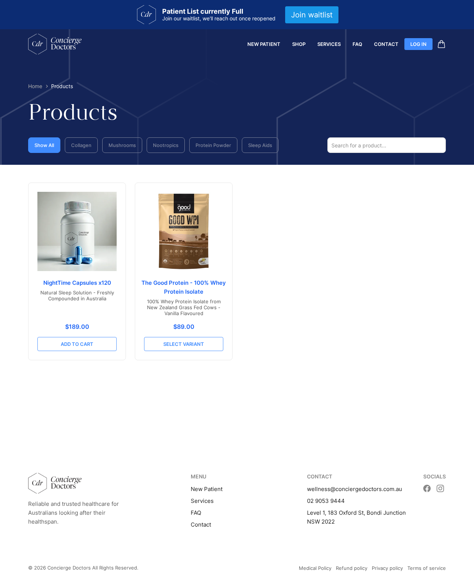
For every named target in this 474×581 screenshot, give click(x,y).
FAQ (357, 44)
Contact (386, 44)
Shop (299, 44)
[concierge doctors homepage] (54, 44)
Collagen (81, 145)
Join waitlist (312, 14)
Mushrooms (122, 145)
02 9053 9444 (326, 500)
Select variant (183, 344)
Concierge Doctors (69, 568)
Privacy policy (387, 568)
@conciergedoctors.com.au (366, 488)
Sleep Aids (260, 145)
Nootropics (165, 145)
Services (329, 44)
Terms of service (426, 568)
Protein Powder (213, 145)
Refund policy (351, 568)
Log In (418, 44)
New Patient (263, 44)
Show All (44, 145)
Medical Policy (315, 568)
